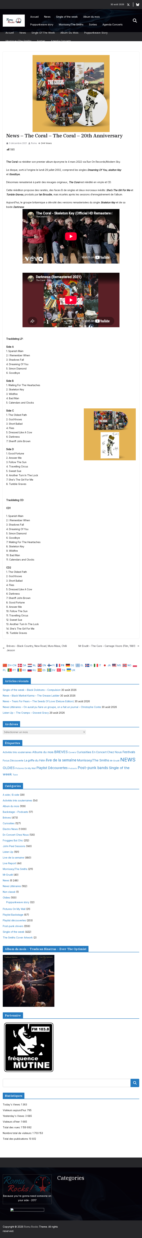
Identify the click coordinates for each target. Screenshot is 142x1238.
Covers (72, 752)
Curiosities (84, 752)
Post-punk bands (93, 767)
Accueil (34, 16)
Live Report (9, 863)
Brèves (7, 817)
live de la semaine (61, 760)
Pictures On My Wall (25, 768)
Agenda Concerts (113, 24)
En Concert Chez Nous (107, 752)
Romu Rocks (31, 1226)
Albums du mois (43, 752)
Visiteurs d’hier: (12, 1121)
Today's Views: (12, 1104)
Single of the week (67, 16)
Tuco (15, 774)
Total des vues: (12, 1127)
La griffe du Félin (34, 760)
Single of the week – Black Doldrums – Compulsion (32, 689)
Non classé (9, 891)
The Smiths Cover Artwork (18, 937)
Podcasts (72, 768)
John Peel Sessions (14, 846)
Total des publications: (16, 1138)
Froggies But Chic (13, 840)
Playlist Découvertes (52, 768)
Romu (34, 143)
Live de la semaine (13, 857)
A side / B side (11, 794)
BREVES (61, 752)
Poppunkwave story (41, 24)
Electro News (10, 829)
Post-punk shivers (13, 926)
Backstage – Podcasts (15, 811)
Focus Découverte (13, 760)
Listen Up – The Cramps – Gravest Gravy (26, 712)
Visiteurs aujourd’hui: (15, 1110)
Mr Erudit (114, 760)
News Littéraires (12, 886)
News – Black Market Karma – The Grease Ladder (31, 695)
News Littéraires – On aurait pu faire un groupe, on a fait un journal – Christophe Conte (52, 707)
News (47, 16)
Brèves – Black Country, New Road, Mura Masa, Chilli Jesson (37, 648)
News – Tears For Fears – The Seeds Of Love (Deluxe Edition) (38, 701)
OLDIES (9, 768)
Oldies (6, 897)
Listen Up (8, 851)
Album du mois (91, 16)
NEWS (128, 760)
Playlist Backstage (13, 914)
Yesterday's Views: (14, 1115)
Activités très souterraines (17, 752)
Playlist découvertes (14, 920)
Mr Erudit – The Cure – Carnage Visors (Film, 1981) (106, 645)
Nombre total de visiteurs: (18, 1133)
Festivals (128, 752)
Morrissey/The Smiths (71, 24)
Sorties (93, 24)
